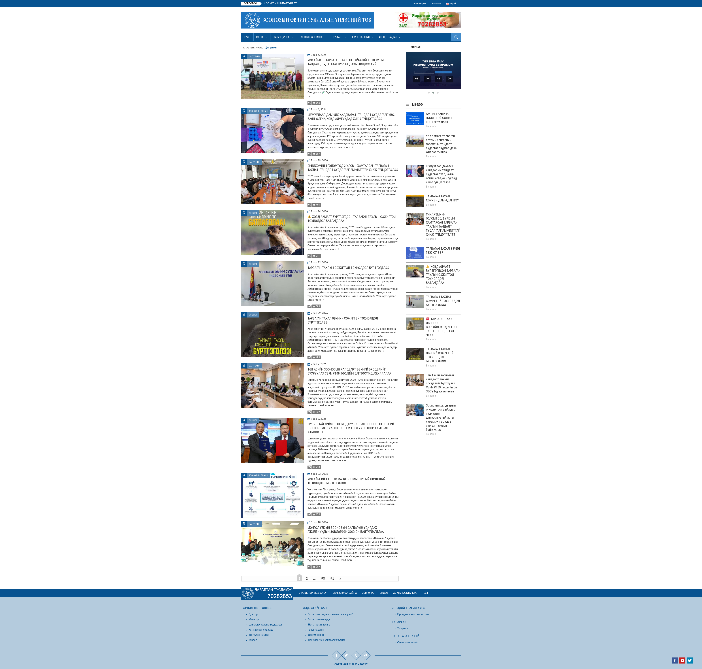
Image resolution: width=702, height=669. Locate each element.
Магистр (254, 619)
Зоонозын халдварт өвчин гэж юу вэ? (330, 614)
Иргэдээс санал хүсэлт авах (414, 614)
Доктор (253, 614)
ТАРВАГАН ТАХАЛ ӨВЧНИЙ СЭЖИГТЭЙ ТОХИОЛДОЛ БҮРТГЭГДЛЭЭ (439, 355)
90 (323, 578)
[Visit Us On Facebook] (674, 660)
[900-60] (433, 70)
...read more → (344, 147)
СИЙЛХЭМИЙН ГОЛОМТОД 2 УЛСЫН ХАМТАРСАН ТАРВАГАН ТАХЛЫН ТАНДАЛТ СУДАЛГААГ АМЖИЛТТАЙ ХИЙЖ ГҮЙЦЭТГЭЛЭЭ (352, 168)
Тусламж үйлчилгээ (311, 37)
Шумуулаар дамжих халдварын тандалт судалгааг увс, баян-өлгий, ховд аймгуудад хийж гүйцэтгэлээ (351, 117)
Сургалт (338, 37)
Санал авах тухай (407, 642)
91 (332, 578)
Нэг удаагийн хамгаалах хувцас (326, 640)
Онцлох (253, 213)
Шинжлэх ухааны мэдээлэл (265, 624)
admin (433, 126)
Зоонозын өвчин (258, 111)
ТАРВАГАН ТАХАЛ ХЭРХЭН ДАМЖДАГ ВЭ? (442, 198)
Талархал (402, 628)
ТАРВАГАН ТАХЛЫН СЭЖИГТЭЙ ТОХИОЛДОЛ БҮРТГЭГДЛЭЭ (348, 268)
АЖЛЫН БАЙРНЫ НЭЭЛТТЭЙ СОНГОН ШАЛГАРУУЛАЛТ (302, 3)
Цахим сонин (316, 635)
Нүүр (247, 37)
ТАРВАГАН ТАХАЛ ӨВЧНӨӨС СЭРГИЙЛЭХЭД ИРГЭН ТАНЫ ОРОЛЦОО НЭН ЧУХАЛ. (441, 327)
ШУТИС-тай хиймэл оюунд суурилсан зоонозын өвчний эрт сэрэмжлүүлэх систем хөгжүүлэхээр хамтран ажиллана (350, 428)
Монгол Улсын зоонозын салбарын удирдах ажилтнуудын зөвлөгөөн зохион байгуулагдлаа (345, 530)
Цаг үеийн (254, 56)
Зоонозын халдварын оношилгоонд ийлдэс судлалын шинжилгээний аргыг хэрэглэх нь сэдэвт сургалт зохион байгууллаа (441, 417)
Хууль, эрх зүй (361, 37)
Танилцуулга (281, 37)
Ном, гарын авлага (319, 624)
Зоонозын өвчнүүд (319, 619)
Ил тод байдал (388, 37)
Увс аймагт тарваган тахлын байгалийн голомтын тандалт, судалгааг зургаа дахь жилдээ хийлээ (346, 62)
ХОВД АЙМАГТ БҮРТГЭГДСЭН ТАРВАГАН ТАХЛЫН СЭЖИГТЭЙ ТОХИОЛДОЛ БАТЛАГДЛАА (443, 275)
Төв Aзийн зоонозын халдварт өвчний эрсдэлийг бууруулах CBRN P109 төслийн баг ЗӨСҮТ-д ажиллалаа (349, 371)
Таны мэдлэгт (316, 630)
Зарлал (253, 640)
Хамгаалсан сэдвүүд (261, 630)
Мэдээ (260, 37)
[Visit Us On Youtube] (682, 660)
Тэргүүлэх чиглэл (259, 635)
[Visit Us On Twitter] (689, 660)
